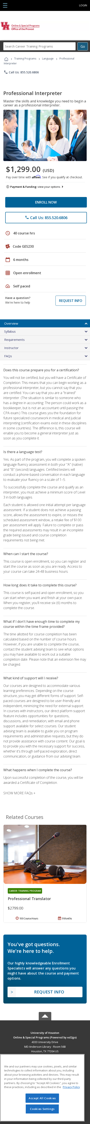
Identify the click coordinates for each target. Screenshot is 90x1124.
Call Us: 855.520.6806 (21, 72)
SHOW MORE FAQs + (19, 793)
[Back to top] (45, 1032)
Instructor (11, 348)
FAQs (8, 356)
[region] (42, 1087)
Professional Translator (29, 898)
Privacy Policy (71, 1087)
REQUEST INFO (70, 300)
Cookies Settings (42, 1109)
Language (48, 58)
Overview (11, 323)
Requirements (14, 339)
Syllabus (10, 331)
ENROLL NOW (46, 202)
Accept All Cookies (42, 1098)
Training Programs (25, 58)
